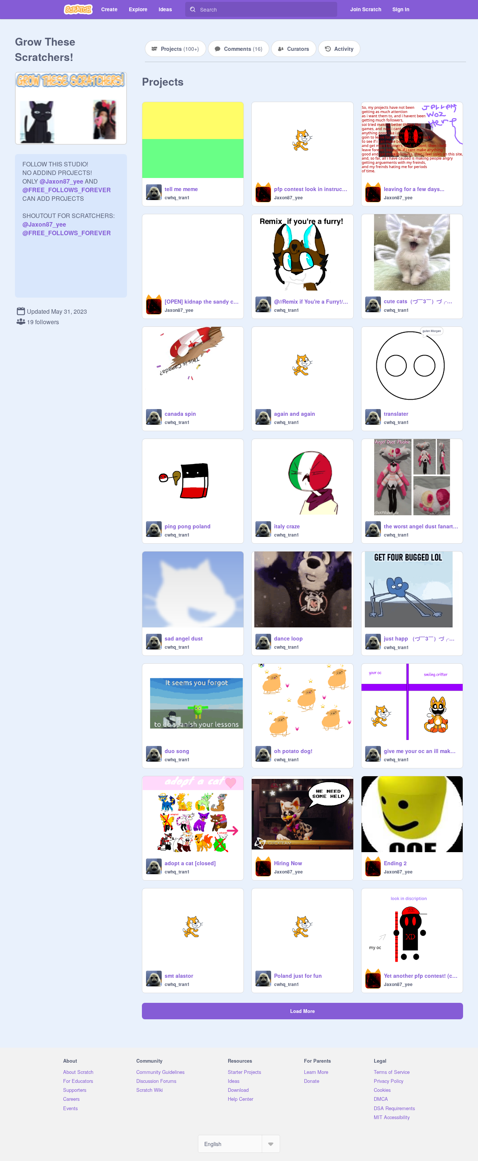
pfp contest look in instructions (311, 189)
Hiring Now (288, 863)
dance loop (288, 638)
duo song (177, 751)
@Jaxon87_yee (61, 181)
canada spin (180, 413)
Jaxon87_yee (288, 197)
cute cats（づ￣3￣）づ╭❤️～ (421, 301)
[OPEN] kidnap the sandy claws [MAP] (202, 301)
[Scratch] (78, 9)
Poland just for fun (298, 975)
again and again (294, 413)
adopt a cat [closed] (190, 863)
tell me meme (181, 189)
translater (396, 413)
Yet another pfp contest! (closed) (421, 975)
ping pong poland (188, 526)
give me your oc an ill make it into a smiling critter (421, 751)
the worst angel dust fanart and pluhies (421, 526)
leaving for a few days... (414, 189)
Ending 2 (395, 863)
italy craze (287, 526)
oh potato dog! (293, 751)
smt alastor (179, 975)
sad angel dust (184, 638)
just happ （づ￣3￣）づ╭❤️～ (421, 638)
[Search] (192, 9)
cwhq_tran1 (177, 197)
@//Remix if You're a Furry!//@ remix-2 (311, 301)
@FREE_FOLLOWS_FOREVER (66, 189)
